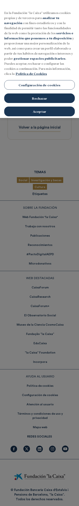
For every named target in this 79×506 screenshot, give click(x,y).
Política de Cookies (31, 73)
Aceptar (39, 111)
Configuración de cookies (39, 85)
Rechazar (39, 98)
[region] (39, 59)
